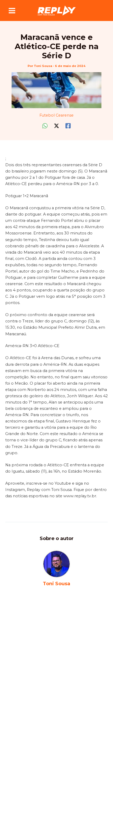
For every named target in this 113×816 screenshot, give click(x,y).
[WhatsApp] (45, 125)
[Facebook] (68, 125)
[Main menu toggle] (12, 10)
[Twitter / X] (56, 125)
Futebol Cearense (56, 115)
